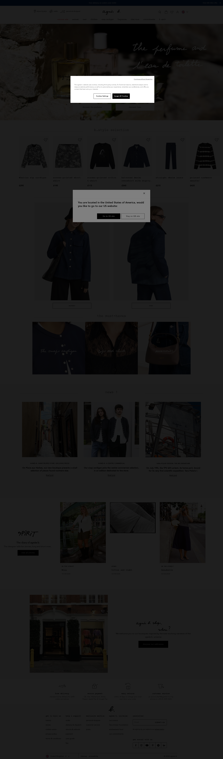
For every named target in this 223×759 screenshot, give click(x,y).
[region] (112, 89)
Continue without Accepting (143, 79)
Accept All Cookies (121, 96)
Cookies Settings (102, 96)
